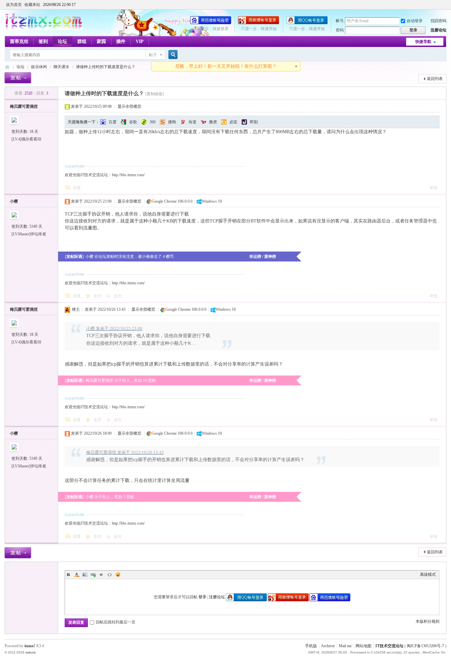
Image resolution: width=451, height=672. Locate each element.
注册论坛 (438, 30)
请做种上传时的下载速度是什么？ (105, 66)
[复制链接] (154, 94)
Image (85, 574)
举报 (433, 187)
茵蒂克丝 (19, 41)
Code (109, 574)
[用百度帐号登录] (210, 22)
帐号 (340, 21)
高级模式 (428, 574)
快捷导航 (423, 41)
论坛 (62, 41)
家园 (101, 41)
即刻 (254, 122)
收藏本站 (32, 4)
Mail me (345, 646)
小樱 (14, 201)
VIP (140, 41)
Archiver (328, 646)
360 (153, 122)
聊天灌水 (61, 66)
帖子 (153, 55)
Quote (101, 574)
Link (93, 574)
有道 (192, 122)
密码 (340, 30)
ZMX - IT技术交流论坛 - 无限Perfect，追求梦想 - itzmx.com (7, 67)
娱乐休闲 (39, 66)
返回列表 (435, 78)
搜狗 (172, 122)
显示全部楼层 (129, 106)
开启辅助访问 (444, 5)
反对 (118, 296)
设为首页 (14, 4)
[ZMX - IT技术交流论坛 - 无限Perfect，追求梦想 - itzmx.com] (44, 28)
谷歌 (133, 122)
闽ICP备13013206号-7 (425, 646)
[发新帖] (18, 77)
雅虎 (213, 122)
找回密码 (438, 21)
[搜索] (172, 55)
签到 (43, 41)
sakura (30, 652)
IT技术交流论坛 (389, 646)
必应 (233, 122)
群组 (82, 41)
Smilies (118, 574)
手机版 (311, 646)
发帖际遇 (74, 256)
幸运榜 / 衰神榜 (262, 256)
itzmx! (29, 646)
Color (76, 574)
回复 (77, 187)
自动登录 (415, 21)
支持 (97, 296)
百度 (113, 122)
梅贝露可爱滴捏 (24, 106)
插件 (120, 41)
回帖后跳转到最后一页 (115, 622)
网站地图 (363, 646)
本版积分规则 (427, 621)
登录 (202, 597)
